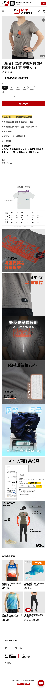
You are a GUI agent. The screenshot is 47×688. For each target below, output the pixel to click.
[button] (2, 11)
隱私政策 (27, 684)
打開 (43, 3)
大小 (3, 83)
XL (32, 88)
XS (5, 88)
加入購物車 (23, 103)
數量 (3, 92)
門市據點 (8, 663)
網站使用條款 (20, 684)
